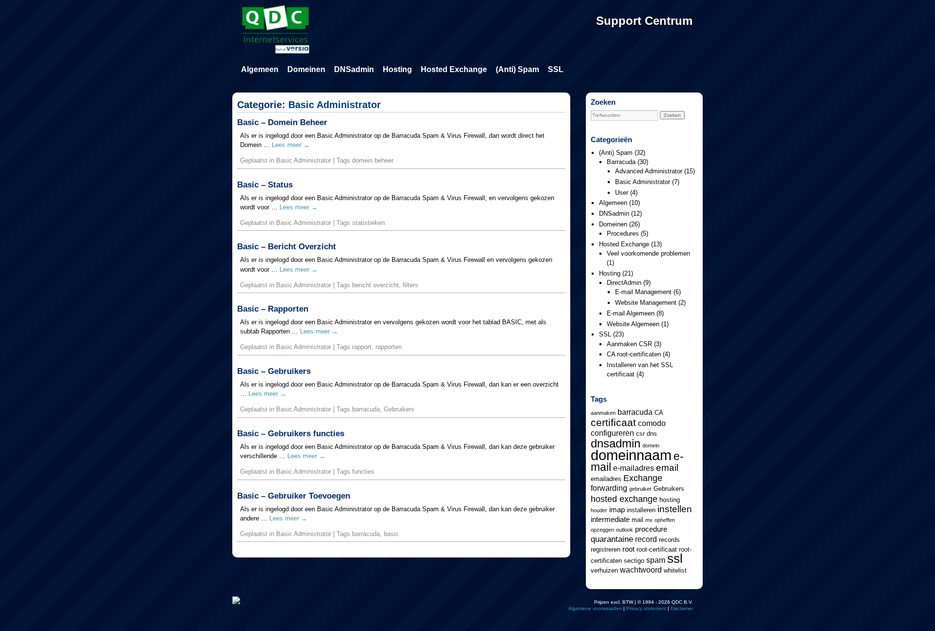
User (621, 192)
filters (410, 285)
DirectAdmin (624, 282)
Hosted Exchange (454, 69)
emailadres (606, 479)
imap (617, 510)
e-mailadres (633, 468)
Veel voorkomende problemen (648, 253)
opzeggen (602, 530)
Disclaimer (682, 608)
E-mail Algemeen (630, 313)
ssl (675, 558)
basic (391, 534)
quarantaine (612, 539)
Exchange (642, 478)
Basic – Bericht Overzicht (286, 246)
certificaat (613, 422)
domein (650, 445)
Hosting (397, 69)
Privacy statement (646, 608)
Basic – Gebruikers (274, 371)
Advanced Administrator (648, 171)
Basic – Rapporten (272, 309)
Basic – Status (265, 184)
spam (655, 560)
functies (363, 471)
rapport (362, 347)
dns (652, 433)
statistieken (368, 222)
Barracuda (621, 162)
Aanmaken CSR (629, 344)
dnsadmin (615, 443)
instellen (674, 508)
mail (637, 519)
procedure (651, 529)
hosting (669, 499)
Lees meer (291, 144)
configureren (612, 432)
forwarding (609, 487)
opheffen (664, 520)
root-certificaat (656, 549)
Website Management (645, 302)
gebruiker (640, 489)
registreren (605, 549)
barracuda (366, 409)
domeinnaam (631, 455)
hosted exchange (624, 499)
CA (658, 412)
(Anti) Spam (517, 69)
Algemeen (260, 69)
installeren (641, 510)
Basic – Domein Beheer (282, 122)
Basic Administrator (303, 160)
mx (649, 520)
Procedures (623, 233)
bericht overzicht (375, 285)
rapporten (388, 347)
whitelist (675, 570)
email (667, 467)
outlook (624, 530)
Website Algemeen (633, 324)
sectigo (634, 560)
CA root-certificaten (634, 354)
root (628, 549)
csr (640, 433)
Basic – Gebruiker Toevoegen (293, 496)
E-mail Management (643, 292)
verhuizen (604, 570)
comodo (652, 423)
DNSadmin (354, 69)
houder (599, 510)
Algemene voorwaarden (595, 608)
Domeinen (306, 69)
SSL (555, 69)
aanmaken (603, 413)
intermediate (610, 519)
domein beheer (372, 160)
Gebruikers (399, 409)
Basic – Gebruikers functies (290, 433)
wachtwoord (641, 569)
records (669, 539)
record (646, 539)
